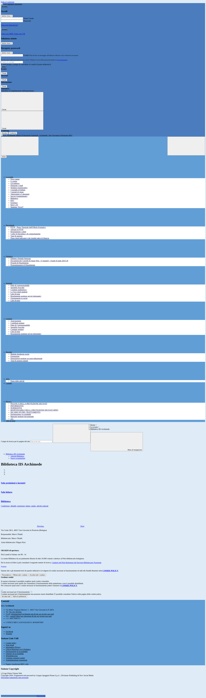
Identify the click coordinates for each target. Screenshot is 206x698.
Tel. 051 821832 (15, 612)
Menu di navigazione (134, 450)
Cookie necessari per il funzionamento (15, 592)
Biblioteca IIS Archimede (15, 454)
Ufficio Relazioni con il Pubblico (18, 649)
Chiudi (4, 73)
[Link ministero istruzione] (11, 4)
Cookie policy (11, 643)
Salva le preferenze (19, 596)
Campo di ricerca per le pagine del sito (15, 441)
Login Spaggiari (62, 60)
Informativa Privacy (13, 647)
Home (92, 425)
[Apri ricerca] (186, 146)
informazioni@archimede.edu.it (32, 614)
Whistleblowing (12, 656)
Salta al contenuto (7, 2)
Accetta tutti (37, 575)
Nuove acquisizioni (17, 458)
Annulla (4, 133)
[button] (22, 526)
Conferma (12, 133)
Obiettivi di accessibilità (15, 654)
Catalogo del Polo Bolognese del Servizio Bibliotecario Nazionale (76, 563)
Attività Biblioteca (17, 456)
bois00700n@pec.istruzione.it (31, 616)
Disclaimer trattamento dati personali (14, 678)
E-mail (25, 55)
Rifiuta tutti (20, 575)
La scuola (94, 427)
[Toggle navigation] (20, 146)
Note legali (10, 645)
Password (27, 21)
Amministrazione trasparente (16, 660)
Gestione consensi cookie (15, 658)
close (4, 157)
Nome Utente (28, 18)
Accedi (4, 6)
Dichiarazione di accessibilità (17, 652)
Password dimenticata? (9, 25)
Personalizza (6, 575)
